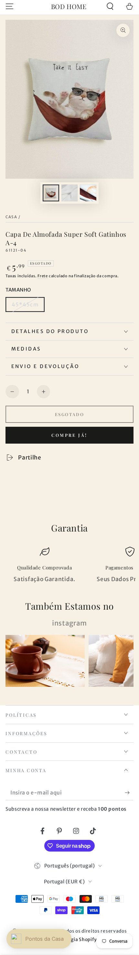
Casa (11, 217)
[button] (110, 6)
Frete (42, 276)
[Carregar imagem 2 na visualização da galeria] (69, 193)
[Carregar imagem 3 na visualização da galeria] (88, 193)
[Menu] (9, 6)
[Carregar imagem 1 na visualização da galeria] (51, 193)
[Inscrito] (129, 792)
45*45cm (25, 304)
